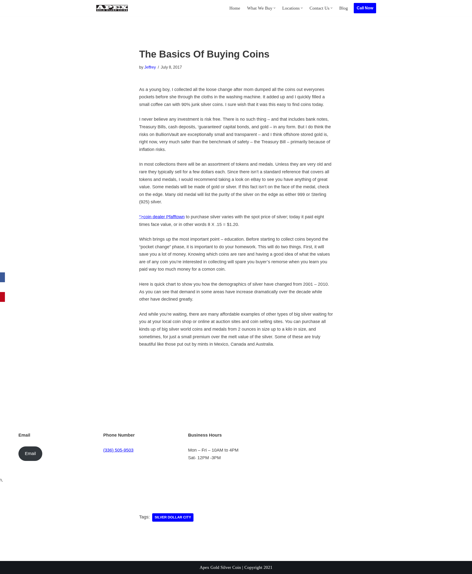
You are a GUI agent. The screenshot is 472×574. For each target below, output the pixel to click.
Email (30, 453)
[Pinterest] (2, 297)
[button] (274, 8)
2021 (268, 567)
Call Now (365, 8)
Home (234, 8)
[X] (2, 287)
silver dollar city (173, 517)
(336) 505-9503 (118, 450)
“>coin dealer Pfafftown (162, 216)
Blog (343, 8)
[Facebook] (2, 277)
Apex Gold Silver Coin (220, 567)
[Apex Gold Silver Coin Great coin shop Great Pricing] (112, 8)
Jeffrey (150, 67)
